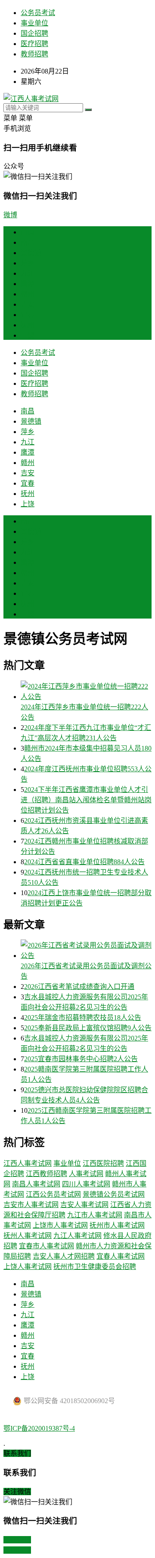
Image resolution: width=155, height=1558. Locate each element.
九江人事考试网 (77, 1235)
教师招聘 (34, 54)
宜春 (27, 314)
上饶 (27, 335)
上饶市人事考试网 (60, 1225)
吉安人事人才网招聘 (64, 1256)
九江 (27, 273)
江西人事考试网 (27, 1163)
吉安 (27, 304)
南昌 (27, 242)
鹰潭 (27, 283)
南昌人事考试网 (36, 1184)
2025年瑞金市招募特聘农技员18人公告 (82, 1017)
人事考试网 (86, 1173)
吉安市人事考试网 (31, 1204)
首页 (27, 232)
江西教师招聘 (46, 1173)
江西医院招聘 (103, 1163)
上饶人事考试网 (27, 1266)
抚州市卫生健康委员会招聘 (94, 1266)
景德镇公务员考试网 (114, 1194)
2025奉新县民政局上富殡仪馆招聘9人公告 (88, 1027)
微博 (10, 215)
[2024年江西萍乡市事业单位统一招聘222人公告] (86, 690)
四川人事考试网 (86, 1184)
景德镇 (31, 252)
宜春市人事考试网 (46, 1246)
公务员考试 (38, 12)
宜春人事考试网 (120, 1256)
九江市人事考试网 (94, 1215)
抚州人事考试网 (27, 1235)
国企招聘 (34, 33)
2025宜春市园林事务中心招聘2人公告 (81, 1058)
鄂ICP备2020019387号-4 (39, 1428)
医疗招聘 (34, 43)
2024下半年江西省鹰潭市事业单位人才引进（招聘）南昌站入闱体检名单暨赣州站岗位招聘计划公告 (86, 800)
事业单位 (34, 23)
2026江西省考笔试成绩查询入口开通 (79, 986)
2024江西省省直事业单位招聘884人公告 (84, 861)
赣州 (27, 294)
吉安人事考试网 (84, 1204)
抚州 (27, 325)
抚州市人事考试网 (117, 1225)
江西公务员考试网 (53, 1194)
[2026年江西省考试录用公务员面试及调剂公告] (86, 949)
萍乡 (27, 263)
